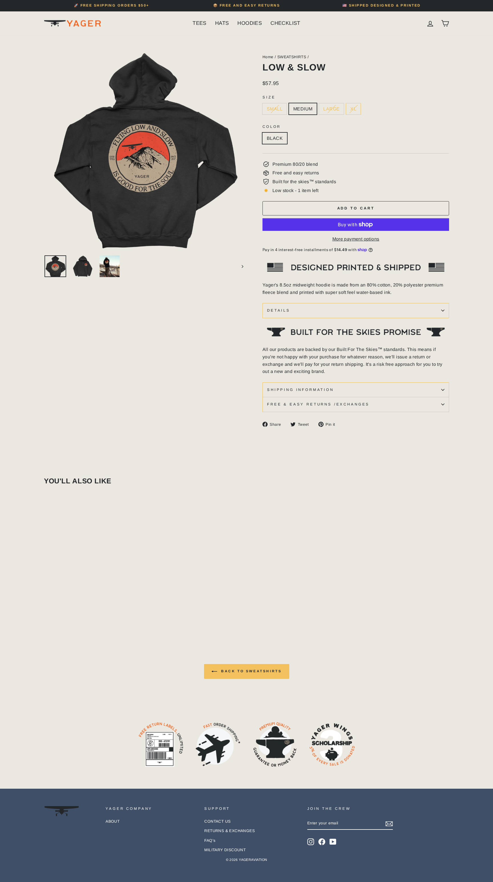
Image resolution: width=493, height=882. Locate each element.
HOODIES (249, 23)
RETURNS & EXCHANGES (229, 831)
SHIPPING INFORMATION (300, 389)
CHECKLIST (285, 23)
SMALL (274, 108)
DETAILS (278, 310)
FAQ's (209, 840)
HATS (222, 23)
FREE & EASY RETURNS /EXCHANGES (318, 404)
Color (271, 126)
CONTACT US (217, 821)
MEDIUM (302, 108)
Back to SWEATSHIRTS (250, 671)
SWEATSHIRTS (291, 57)
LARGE (331, 108)
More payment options (355, 239)
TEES (200, 23)
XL (353, 108)
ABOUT (113, 821)
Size (268, 97)
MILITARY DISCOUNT (225, 850)
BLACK (275, 138)
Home (268, 57)
